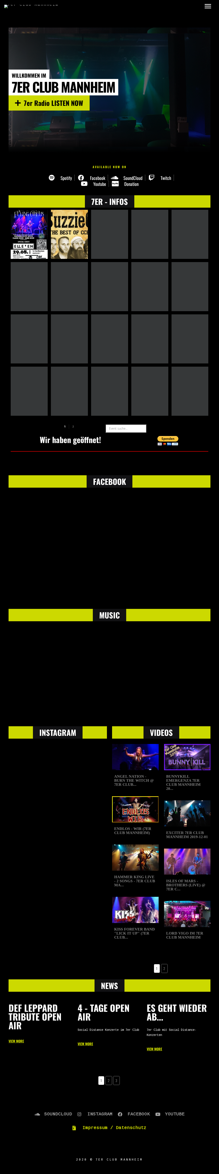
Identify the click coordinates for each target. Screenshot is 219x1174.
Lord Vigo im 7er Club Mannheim (184, 935)
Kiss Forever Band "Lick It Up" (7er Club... (134, 933)
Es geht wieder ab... (177, 1012)
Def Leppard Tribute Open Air (35, 1016)
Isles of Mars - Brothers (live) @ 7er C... (185, 885)
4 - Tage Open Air (104, 1012)
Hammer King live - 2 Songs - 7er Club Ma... (134, 881)
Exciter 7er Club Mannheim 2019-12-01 (187, 835)
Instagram (57, 732)
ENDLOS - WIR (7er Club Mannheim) (132, 831)
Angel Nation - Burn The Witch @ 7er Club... (134, 780)
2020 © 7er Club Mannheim (109, 1159)
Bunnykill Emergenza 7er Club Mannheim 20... (183, 782)
